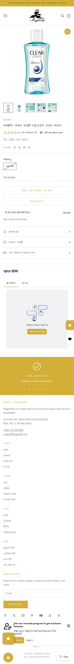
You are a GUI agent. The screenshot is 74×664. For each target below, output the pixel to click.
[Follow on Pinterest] (32, 615)
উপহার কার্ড (8, 461)
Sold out (37, 201)
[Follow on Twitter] (14, 615)
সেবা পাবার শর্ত (9, 565)
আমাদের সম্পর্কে (9, 494)
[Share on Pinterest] (24, 147)
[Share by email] (29, 147)
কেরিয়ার (6, 488)
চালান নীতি (7, 559)
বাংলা (35, 646)
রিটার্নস (6, 526)
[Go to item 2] (19, 108)
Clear (7, 119)
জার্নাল (5, 449)
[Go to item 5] (52, 108)
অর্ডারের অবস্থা (9, 532)
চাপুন (5, 482)
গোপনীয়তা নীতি (9, 553)
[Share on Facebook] (14, 147)
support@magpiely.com (15, 434)
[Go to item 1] (8, 108)
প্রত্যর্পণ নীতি (8, 548)
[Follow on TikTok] (50, 615)
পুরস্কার (6, 455)
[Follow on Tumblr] (59, 615)
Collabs (7, 520)
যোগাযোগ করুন (9, 499)
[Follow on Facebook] (5, 615)
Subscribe (15, 604)
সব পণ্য (6, 466)
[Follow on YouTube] (41, 615)
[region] (37, 373)
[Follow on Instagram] (23, 615)
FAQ (5, 515)
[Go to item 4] (41, 108)
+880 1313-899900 (13, 430)
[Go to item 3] (30, 108)
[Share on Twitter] (19, 147)
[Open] (8, 638)
